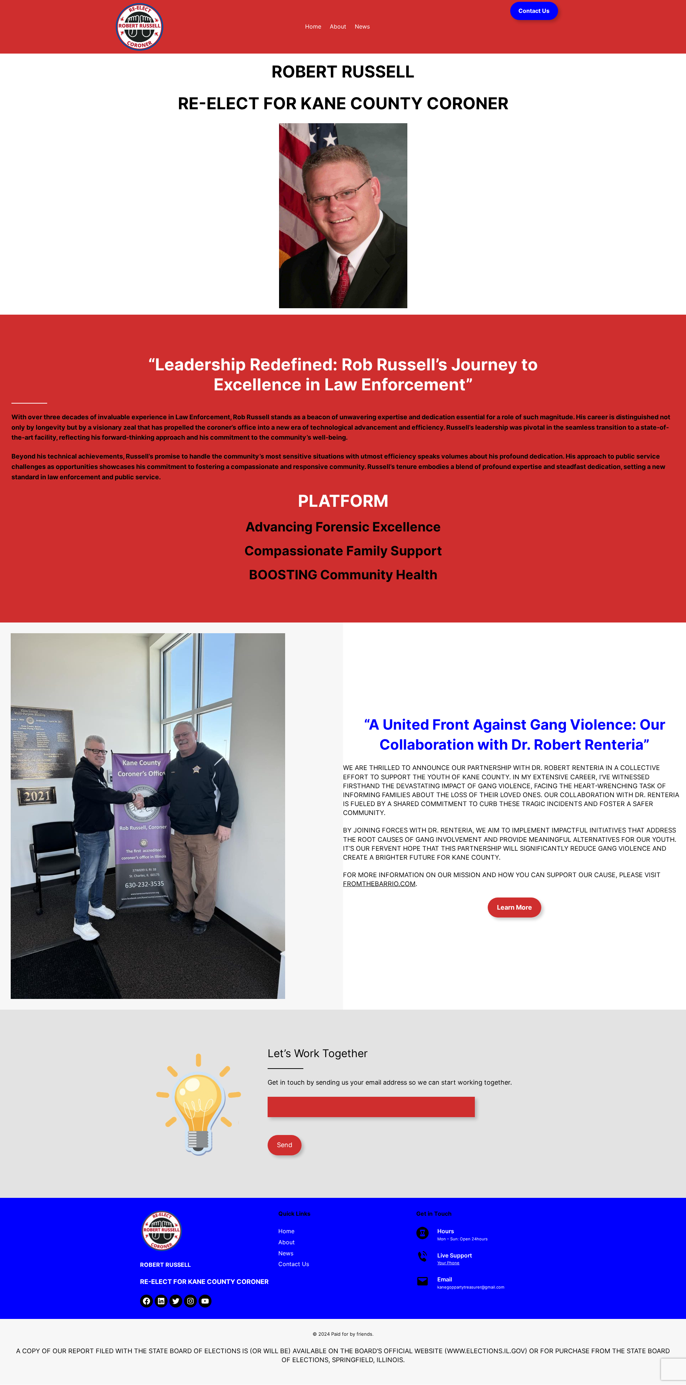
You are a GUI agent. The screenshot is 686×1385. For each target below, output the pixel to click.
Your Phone (448, 1262)
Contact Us (534, 10)
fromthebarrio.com (379, 884)
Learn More (514, 907)
